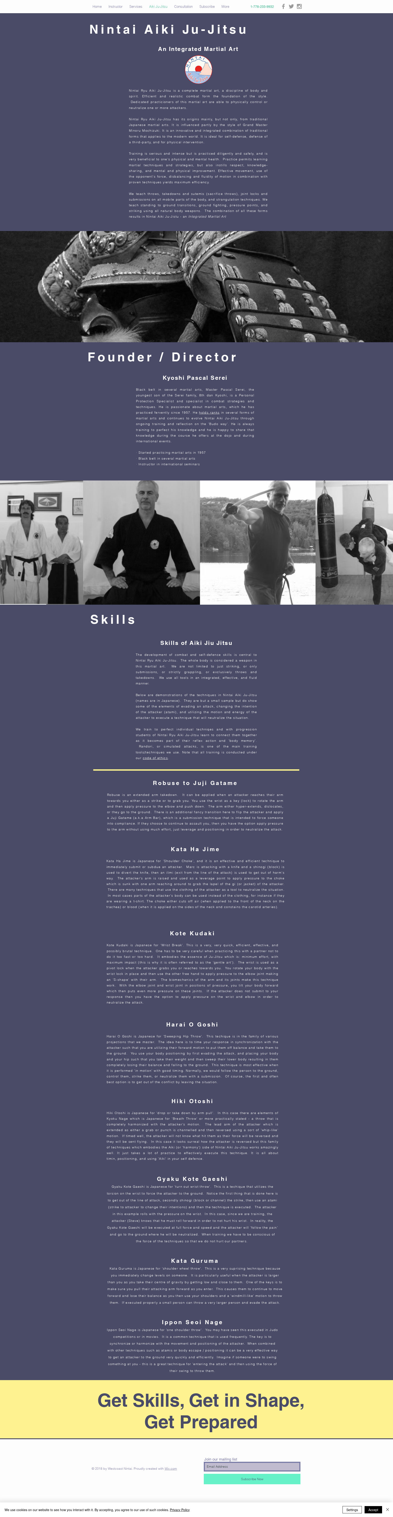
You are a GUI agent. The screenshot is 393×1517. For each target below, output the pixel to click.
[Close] (387, 1509)
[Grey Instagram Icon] (299, 6)
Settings (352, 1509)
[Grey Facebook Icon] (283, 6)
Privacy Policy (180, 1509)
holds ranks (209, 412)
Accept (373, 1509)
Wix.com (171, 1469)
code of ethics (155, 758)
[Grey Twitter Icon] (291, 6)
